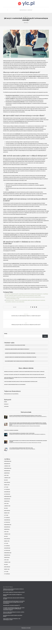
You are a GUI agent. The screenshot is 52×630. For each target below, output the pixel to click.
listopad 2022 (7, 494)
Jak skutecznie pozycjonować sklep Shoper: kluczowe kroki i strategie (20, 357)
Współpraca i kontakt (26, 627)
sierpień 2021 (7, 529)
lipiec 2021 (6, 531)
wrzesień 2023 (7, 470)
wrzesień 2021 (7, 526)
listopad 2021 (7, 522)
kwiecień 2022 (7, 510)
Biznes (5, 401)
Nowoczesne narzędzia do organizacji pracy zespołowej (21, 433)
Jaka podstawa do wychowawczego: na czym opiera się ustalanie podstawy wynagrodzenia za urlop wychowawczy (14, 602)
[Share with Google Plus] (34, 307)
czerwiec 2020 (7, 562)
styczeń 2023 (7, 489)
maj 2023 (6, 480)
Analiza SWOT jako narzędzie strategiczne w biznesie (12, 595)
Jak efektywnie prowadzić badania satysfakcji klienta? (12, 616)
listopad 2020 (7, 550)
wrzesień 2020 (7, 555)
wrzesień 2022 (7, 498)
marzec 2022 (6, 512)
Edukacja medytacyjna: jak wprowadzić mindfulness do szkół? (13, 598)
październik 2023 (7, 468)
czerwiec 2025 (7, 465)
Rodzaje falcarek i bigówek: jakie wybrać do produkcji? (17, 349)
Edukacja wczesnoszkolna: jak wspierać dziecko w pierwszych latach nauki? (13, 589)
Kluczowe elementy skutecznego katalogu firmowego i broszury (19, 361)
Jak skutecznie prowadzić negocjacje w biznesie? (15, 384)
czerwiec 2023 (7, 477)
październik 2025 (7, 461)
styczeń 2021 (7, 545)
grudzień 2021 (7, 519)
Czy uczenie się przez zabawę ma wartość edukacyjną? (21, 447)
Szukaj (5, 333)
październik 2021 (7, 524)
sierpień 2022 (7, 501)
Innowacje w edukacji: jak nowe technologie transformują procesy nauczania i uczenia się (24, 371)
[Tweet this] (32, 307)
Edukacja (26, 16)
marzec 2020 (6, 569)
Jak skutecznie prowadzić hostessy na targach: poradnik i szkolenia (20, 353)
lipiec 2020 (6, 559)
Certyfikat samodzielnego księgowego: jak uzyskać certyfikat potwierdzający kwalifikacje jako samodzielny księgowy (13, 608)
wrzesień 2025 (7, 463)
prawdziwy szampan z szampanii (11, 430)
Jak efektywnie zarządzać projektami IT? (11, 605)
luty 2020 (6, 571)
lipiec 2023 (6, 475)
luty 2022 (6, 515)
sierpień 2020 (7, 557)
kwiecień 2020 (7, 566)
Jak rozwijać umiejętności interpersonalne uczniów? (14, 592)
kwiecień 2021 (7, 538)
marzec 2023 (6, 484)
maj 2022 (6, 508)
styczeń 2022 (7, 517)
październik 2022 (7, 496)
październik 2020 (7, 552)
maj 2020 (6, 564)
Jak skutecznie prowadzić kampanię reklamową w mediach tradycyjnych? (25, 415)
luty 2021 (6, 543)
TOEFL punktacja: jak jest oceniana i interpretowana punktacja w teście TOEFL (23, 295)
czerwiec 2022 (7, 505)
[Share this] (30, 307)
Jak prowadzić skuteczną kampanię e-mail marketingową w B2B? (11, 619)
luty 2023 (6, 487)
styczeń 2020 (7, 573)
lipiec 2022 (6, 503)
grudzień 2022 (7, 491)
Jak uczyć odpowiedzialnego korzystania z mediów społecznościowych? (13, 612)
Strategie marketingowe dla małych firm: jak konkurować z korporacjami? (20, 381)
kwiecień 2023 (7, 482)
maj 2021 (6, 536)
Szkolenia (6, 406)
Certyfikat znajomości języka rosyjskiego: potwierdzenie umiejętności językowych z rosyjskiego (27, 293)
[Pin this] (36, 307)
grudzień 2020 (7, 548)
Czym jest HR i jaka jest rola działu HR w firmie (15, 345)
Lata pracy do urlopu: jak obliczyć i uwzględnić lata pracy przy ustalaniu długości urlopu (24, 374)
